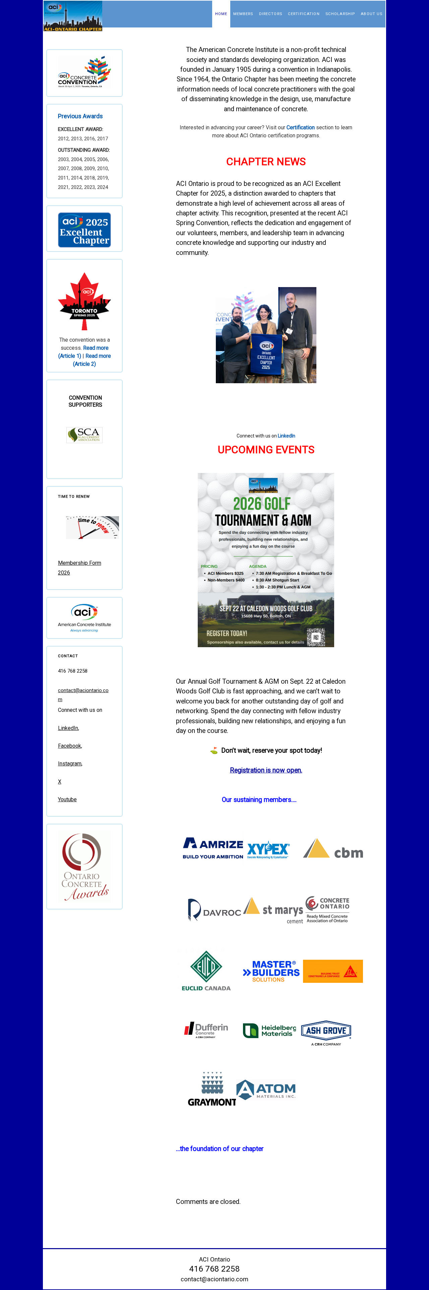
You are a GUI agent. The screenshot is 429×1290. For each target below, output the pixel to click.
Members (243, 13)
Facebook (69, 746)
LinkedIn (286, 435)
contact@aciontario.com (214, 1279)
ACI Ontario (214, 1259)
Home (221, 13)
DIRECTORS (270, 13)
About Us (371, 13)
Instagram (69, 763)
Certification (304, 13)
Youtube (67, 799)
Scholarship (340, 13)
